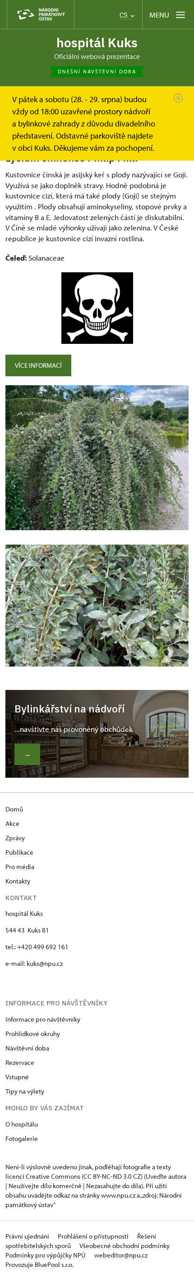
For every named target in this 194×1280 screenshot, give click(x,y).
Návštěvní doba (27, 1048)
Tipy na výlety (24, 1091)
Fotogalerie (21, 1138)
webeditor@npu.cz (121, 1255)
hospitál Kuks (97, 42)
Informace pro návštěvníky (42, 1019)
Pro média (19, 866)
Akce (12, 823)
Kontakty (17, 881)
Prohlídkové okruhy (32, 1033)
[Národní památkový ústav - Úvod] (40, 14)
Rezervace (19, 1062)
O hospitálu (21, 1124)
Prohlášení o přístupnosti (94, 1236)
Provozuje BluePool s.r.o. (39, 1264)
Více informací (38, 365)
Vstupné (17, 1077)
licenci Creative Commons (42, 1176)
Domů (14, 809)
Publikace (19, 852)
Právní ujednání (28, 1236)
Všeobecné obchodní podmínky (124, 1245)
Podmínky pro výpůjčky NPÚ (46, 1255)
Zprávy (15, 838)
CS (124, 15)
